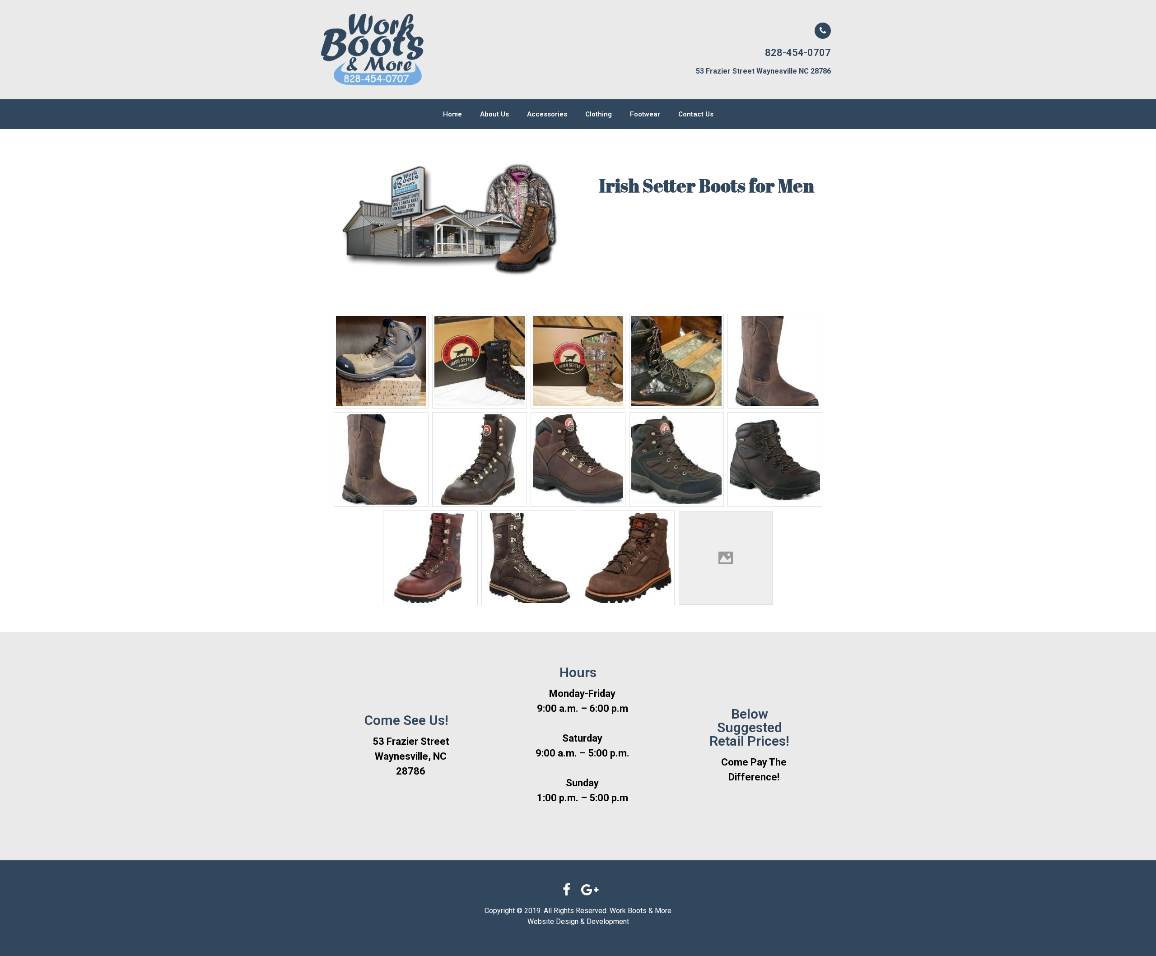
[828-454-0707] (823, 31)
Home (452, 114)
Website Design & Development (578, 921)
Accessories (547, 114)
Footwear (645, 114)
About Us (494, 114)
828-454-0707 (798, 52)
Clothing (598, 114)
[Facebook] (566, 889)
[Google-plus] (590, 889)
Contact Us (695, 114)
